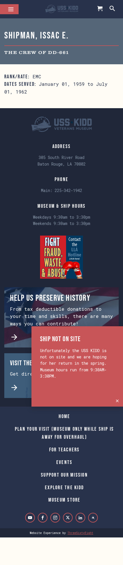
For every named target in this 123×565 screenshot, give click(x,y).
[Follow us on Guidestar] (93, 518)
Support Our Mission (64, 475)
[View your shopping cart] (100, 9)
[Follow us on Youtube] (30, 518)
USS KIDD (62, 9)
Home (64, 416)
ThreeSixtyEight (80, 533)
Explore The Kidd (64, 487)
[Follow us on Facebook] (42, 518)
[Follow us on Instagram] (55, 518)
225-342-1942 (68, 190)
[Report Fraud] (61, 256)
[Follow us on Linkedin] (80, 518)
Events (64, 462)
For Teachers (64, 450)
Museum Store (64, 500)
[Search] (113, 9)
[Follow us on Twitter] (68, 518)
